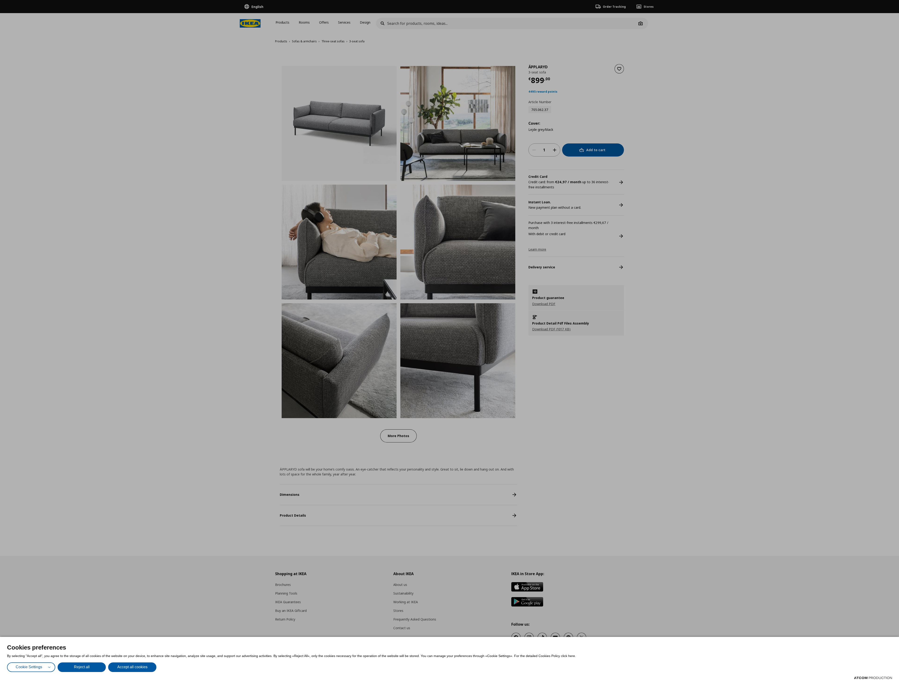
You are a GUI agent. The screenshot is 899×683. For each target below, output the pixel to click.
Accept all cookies (132, 667)
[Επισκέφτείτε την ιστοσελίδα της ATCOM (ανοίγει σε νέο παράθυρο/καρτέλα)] (873, 677)
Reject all (82, 667)
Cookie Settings (29, 667)
